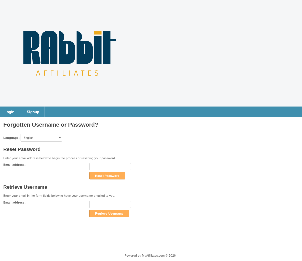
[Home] (69, 102)
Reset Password (107, 175)
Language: (12, 137)
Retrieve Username (109, 213)
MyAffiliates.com (153, 255)
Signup (33, 112)
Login (9, 112)
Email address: (14, 164)
